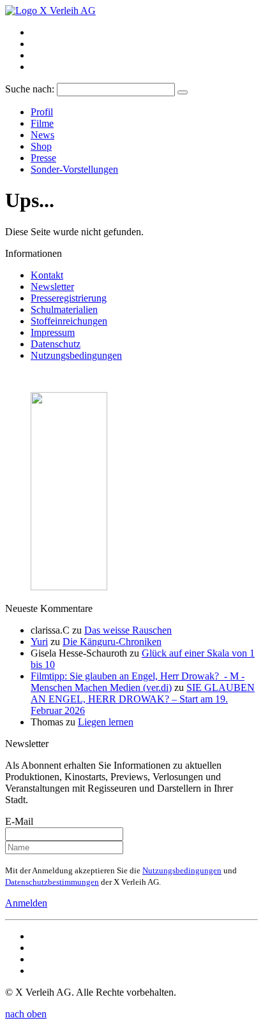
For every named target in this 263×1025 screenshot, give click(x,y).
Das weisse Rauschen (128, 630)
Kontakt (47, 275)
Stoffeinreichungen (69, 321)
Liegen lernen (105, 721)
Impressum (53, 332)
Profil (42, 111)
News (42, 134)
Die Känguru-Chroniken (112, 641)
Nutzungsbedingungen (76, 355)
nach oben (26, 1013)
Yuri (39, 641)
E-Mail (19, 821)
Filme (42, 123)
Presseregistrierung (69, 298)
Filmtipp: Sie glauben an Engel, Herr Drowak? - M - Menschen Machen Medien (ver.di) (137, 682)
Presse (43, 157)
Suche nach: (29, 89)
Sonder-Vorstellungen (74, 169)
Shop (41, 146)
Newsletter (52, 286)
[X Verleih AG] (50, 10)
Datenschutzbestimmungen (52, 882)
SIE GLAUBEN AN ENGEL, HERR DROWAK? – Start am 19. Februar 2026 (143, 699)
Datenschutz (55, 343)
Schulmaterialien (64, 309)
